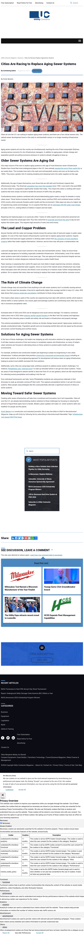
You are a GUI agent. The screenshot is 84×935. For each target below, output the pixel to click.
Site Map (78, 765)
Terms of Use (69, 765)
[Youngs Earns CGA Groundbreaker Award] (61, 576)
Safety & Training (7, 729)
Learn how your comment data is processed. (46, 555)
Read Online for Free (24, 3)
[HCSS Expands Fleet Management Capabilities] (61, 604)
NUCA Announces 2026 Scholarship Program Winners (20, 697)
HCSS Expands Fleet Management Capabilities (59, 617)
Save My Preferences (23, 933)
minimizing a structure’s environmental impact (53, 355)
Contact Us (50, 3)
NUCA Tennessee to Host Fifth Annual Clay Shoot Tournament (23, 689)
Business (4, 712)
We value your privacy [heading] (9, 776)
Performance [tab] (5, 891)
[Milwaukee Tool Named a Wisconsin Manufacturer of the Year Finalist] (22, 576)
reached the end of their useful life (67, 168)
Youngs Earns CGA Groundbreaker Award (59, 588)
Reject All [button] (6, 933)
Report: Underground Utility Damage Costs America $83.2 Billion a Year (27, 693)
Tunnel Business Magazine (56, 757)
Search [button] (71, 3)
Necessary (6, 823)
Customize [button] (9, 790)
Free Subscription (7, 3)
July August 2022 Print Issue (11, 417)
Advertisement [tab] (5, 913)
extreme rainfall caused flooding (36, 315)
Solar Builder (21, 757)
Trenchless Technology (36, 757)
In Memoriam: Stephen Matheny (40, 474)
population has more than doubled (39, 186)
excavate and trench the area (58, 220)
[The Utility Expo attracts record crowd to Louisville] (22, 604)
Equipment (5, 716)
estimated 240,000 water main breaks (66, 205)
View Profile (37, 71)
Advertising (39, 3)
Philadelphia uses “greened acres (20, 369)
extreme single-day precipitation (25, 293)
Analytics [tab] (3, 902)
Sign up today (42, 660)
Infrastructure (77, 414)
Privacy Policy (58, 765)
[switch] (1, 882)
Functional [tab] (4, 879)
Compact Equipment (8, 757)
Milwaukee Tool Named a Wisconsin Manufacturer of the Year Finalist (21, 588)
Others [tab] (2, 924)
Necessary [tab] (4, 820)
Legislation (5, 720)
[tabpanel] (42, 852)
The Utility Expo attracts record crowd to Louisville (22, 617)
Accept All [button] (22, 790)
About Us (39, 765)
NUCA (3, 725)
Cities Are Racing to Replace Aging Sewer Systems (38, 64)
